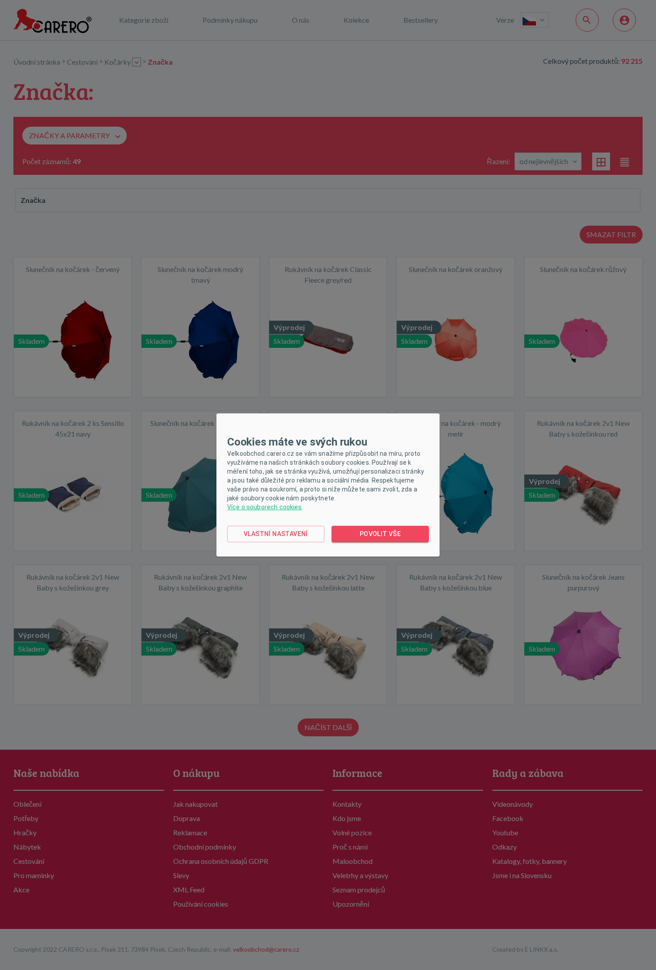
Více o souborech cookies (264, 507)
